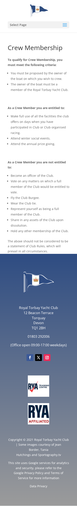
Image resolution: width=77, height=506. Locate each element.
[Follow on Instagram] (47, 357)
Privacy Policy (33, 473)
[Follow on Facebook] (30, 357)
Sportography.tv (49, 455)
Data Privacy (38, 486)
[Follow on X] (38, 357)
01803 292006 (39, 336)
